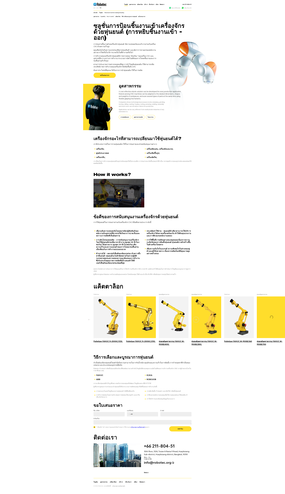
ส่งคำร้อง (180, 429)
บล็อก (157, 4)
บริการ (146, 4)
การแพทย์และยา (125, 117)
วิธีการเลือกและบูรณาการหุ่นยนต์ (129, 16)
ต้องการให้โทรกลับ (176, 7)
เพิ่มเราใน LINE (187, 7)
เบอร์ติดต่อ (130, 410)
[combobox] (130, 414)
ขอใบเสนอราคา (141, 16)
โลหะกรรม (150, 117)
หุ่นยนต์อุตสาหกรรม (164, 294)
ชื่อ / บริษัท (97, 410)
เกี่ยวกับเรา (151, 4)
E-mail (162, 410)
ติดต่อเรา (162, 4)
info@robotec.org (157, 462)
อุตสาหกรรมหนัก (138, 117)
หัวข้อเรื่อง (97, 418)
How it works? (110, 16)
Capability (102, 16)
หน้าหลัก (95, 12)
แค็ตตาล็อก (140, 4)
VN (97, 7)
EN (94, 7)
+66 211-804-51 (186, 4)
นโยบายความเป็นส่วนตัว (138, 427)
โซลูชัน (126, 4)
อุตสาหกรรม (132, 4)
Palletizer (96, 294)
